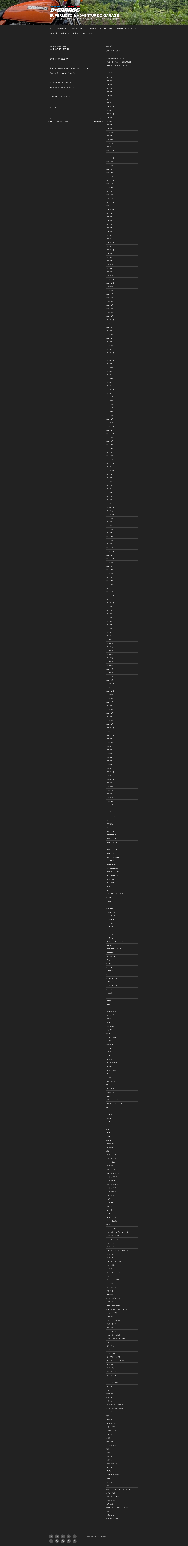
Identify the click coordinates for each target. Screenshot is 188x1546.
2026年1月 (109, 103)
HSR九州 (109, 993)
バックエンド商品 (111, 1313)
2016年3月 (109, 452)
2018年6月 (109, 371)
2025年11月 (110, 110)
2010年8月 (109, 698)
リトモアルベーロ (111, 1371)
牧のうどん (109, 1482)
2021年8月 (109, 257)
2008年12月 (110, 772)
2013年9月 (109, 562)
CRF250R (109, 908)
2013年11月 (110, 555)
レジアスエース (111, 1375)
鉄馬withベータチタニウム (114, 1518)
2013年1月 (109, 592)
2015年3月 (109, 496)
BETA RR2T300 (111, 849)
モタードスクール (111, 1346)
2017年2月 (109, 419)
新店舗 (108, 1452)
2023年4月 (109, 187)
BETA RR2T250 (111, 842)
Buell (107, 890)
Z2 (107, 1125)
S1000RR (109, 1055)
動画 (107, 1416)
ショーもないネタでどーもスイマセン (118, 1232)
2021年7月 (109, 261)
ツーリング (109, 1258)
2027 (108, 820)
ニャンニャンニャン (112, 1287)
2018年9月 (109, 364)
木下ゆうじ (109, 1467)
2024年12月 (110, 151)
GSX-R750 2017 (112, 978)
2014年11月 (110, 511)
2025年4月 (109, 136)
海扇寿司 (109, 1478)
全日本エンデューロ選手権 (114, 1405)
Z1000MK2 (109, 1114)
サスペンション (111, 1224)
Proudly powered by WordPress (96, 1536)
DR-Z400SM (110, 927)
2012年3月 (109, 628)
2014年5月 (109, 533)
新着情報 (109, 1456)
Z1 (107, 1107)
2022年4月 (109, 228)
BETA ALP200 (110, 831)
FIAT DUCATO (110, 956)
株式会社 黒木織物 (112, 1474)
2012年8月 (109, 610)
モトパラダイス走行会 (113, 1357)
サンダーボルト (111, 1228)
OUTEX (108, 1033)
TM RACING (110, 1088)
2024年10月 (110, 158)
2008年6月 (109, 794)
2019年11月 (110, 323)
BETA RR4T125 (111, 853)
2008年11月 (110, 775)
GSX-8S (108, 974)
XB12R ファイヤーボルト (114, 1103)
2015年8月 (109, 478)
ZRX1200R (109, 1147)
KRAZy (108, 1000)
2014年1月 (109, 547)
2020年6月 (109, 297)
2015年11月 (110, 467)
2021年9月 (109, 253)
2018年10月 (110, 360)
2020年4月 (109, 305)
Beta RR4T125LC (111, 861)
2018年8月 (109, 367)
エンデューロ (110, 1195)
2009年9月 (109, 739)
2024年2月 (109, 176)
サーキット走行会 (111, 1221)
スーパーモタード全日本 (114, 1235)
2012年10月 (110, 603)
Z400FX (108, 1129)
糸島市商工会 (110, 1500)
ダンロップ (109, 1254)
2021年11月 (110, 246)
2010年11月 (110, 687)
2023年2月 (109, 195)
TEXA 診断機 (110, 1081)
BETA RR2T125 (111, 835)
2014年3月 (109, 540)
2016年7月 (109, 445)
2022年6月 (109, 220)
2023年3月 (109, 191)
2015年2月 (109, 500)
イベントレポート (111, 1158)
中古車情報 (109, 1393)
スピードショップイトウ (114, 1239)
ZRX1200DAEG (111, 1144)
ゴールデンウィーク (112, 1217)
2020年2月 (109, 312)
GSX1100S (109, 982)
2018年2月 (109, 382)
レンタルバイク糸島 (106, 28)
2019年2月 (109, 345)
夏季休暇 (109, 1419)
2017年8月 (109, 400)
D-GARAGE (110, 919)
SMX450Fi (109, 1066)
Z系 (107, 1151)
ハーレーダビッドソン (113, 1298)
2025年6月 (109, 128)
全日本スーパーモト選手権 (114, 1408)
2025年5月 (109, 132)
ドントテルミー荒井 (112, 1280)
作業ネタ (109, 1401)
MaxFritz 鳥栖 (111, 1011)
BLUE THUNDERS (112, 883)
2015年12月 (110, 463)
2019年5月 (109, 334)
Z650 (108, 1132)
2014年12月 (110, 507)
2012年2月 (109, 632)
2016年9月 (109, 437)
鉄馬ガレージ (65, 33)
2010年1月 (109, 724)
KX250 (108, 1004)
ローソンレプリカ (111, 1386)
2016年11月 (110, 430)
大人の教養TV (110, 1423)
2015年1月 (109, 503)
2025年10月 (110, 114)
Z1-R (108, 1110)
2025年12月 (110, 106)
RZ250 (108, 1052)
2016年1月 (109, 459)
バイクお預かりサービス (79, 28)
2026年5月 (109, 88)
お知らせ (109, 1210)
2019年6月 (109, 331)
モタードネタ (110, 1349)
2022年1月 (109, 239)
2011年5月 (109, 665)
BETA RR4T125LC (112, 857)
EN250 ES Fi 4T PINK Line (114, 949)
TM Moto (109, 1085)
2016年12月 (110, 426)
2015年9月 (109, 474)
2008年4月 (109, 801)
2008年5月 (109, 797)
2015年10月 (110, 470)
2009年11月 (110, 731)
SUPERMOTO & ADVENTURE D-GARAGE (84, 15)
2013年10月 (110, 559)
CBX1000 (109, 901)
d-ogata (64, 46)
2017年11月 (110, 393)
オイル (108, 1199)
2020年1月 (109, 316)
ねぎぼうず (109, 1291)
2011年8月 (109, 654)
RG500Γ (109, 1041)
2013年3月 (109, 584)
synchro (108, 1077)
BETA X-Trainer (111, 864)
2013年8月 (109, 566)
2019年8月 (109, 327)
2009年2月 (109, 764)
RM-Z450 (109, 1048)
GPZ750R (109, 967)
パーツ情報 (109, 1294)
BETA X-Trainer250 (112, 872)
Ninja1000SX (110, 1026)
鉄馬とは (76, 33)
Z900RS (109, 1140)
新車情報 (109, 1460)
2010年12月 (110, 683)
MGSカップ (110, 1015)
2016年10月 (110, 434)
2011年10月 (110, 647)
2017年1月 (109, 422)
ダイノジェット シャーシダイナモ (117, 1250)
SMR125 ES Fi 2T (112, 1063)
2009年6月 (109, 750)
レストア (109, 1379)
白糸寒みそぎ (110, 1485)
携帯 (107, 1449)
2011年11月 (109, 643)
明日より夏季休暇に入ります (115, 58)
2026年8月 (109, 77)
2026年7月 (109, 81)
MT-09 (108, 1022)
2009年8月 (109, 742)
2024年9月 (109, 162)
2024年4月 (109, 173)
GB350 (108, 963)
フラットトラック (111, 1331)
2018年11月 (110, 356)
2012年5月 (109, 621)
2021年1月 (109, 275)
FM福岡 (108, 960)
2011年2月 (109, 676)
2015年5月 (109, 489)
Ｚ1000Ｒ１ (110, 1118)
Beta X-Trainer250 (112, 875)
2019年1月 (109, 349)
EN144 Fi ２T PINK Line (115, 941)
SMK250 (109, 1059)
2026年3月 (109, 95)
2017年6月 (109, 404)
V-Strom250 (110, 1092)
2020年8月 (109, 290)
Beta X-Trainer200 (112, 868)
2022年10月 (110, 209)
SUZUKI (108, 1074)
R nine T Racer (111, 1037)
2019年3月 (109, 342)
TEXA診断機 (53, 33)
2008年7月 (109, 790)
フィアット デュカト (113, 1324)
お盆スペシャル (111, 54)
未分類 (54, 107)
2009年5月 (109, 753)
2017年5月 (109, 408)
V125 (108, 1096)
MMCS (108, 1019)
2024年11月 (110, 154)
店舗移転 (109, 1438)
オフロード (109, 1202)
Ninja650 (109, 1030)
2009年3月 (109, 761)
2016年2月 (109, 456)
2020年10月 (110, 283)
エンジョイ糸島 (111, 1188)
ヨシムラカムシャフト (113, 1364)
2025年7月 (109, 125)
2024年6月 (109, 169)
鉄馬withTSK (110, 1515)
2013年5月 (109, 577)
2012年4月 (109, 625)
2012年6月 (109, 617)
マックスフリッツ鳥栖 (113, 1335)
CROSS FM (110, 912)
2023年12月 (110, 180)
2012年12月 (110, 595)
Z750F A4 (110, 1136)
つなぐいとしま (87, 33)
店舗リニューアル (111, 1434)
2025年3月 (109, 139)
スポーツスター (111, 1243)
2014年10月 (110, 514)
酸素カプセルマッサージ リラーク (117, 1507)
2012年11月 (110, 599)
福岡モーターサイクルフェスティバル (118, 1489)
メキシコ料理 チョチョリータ (116, 1338)
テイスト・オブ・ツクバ (114, 1261)
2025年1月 (109, 147)
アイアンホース (111, 1155)
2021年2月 (109, 272)
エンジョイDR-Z (111, 1177)
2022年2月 (109, 235)
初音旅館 (109, 1412)
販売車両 (93, 28)
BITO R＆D (110, 879)
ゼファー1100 (110, 1247)
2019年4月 (109, 338)
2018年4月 (109, 378)
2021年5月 (109, 264)
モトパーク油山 (111, 1353)
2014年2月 (109, 544)
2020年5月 (109, 301)
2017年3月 (109, 415)
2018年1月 (109, 386)
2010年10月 (110, 691)
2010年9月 (109, 694)
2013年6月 (109, 573)
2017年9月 (109, 397)
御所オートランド (111, 1441)
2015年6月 (109, 485)
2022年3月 (109, 231)
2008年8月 (109, 786)
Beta (107, 827)
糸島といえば (110, 1493)
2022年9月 (109, 213)
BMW (108, 886)
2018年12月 (110, 353)
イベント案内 (110, 1162)
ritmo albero (110, 1044)
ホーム (52, 28)
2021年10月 (110, 250)
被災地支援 (109, 1504)
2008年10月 (110, 779)
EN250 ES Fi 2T (111, 945)
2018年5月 (109, 375)
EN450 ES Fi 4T (111, 952)
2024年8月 (109, 165)
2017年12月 (110, 389)
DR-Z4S (108, 930)
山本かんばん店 (111, 1430)
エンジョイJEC (111, 1180)
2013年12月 (110, 551)
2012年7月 (109, 614)
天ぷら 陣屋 (110, 1427)
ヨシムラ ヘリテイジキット (115, 1360)
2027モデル (110, 824)
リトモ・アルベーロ (112, 1368)
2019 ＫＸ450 (111, 816)
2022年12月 (110, 202)
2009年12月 (110, 728)
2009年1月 (109, 768)
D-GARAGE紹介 (62, 28)
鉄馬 (107, 1511)
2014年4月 (109, 536)
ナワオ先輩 (109, 1283)
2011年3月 (109, 672)
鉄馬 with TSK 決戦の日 (114, 51)
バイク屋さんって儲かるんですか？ (117, 65)
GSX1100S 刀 (111, 989)
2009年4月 (109, 757)
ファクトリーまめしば (113, 1320)
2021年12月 (110, 242)
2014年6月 (109, 529)
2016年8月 (109, 441)
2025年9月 (109, 117)
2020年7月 (109, 294)
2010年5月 (109, 709)
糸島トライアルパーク (113, 1496)
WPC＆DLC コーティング (114, 1099)
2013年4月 (109, 581)
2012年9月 (109, 606)
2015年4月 (109, 492)
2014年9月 (109, 518)
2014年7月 (109, 525)
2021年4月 (109, 268)
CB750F (109, 897)
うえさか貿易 (110, 1169)
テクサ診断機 (110, 1265)
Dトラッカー (110, 938)
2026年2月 (109, 99)
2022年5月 (109, 224)
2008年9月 (109, 783)
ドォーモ (109, 1276)
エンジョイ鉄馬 (111, 1191)
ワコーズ (109, 1390)
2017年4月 (109, 411)
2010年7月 (109, 702)
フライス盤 (109, 1327)
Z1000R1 (109, 1121)
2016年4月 (109, 448)
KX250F (108, 1008)
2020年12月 (110, 279)
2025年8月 (109, 121)
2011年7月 (109, 658)
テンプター (109, 1269)
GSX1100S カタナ (112, 985)
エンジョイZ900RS (112, 1184)
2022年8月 (109, 217)
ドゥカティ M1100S (113, 1272)
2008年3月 (109, 805)
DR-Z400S (109, 923)
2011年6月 (109, 661)
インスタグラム (111, 1166)
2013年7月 (109, 570)
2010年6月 (109, 706)
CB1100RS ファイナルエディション (118, 894)
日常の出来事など (111, 1463)
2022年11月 (110, 206)
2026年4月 (109, 92)
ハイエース (109, 1302)
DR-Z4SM (109, 934)
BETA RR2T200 (111, 838)
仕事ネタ (109, 1397)
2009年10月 (110, 735)
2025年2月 (109, 143)
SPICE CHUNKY (111, 1070)
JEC (107, 997)
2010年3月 (109, 717)
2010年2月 (109, 720)
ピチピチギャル (111, 1316)
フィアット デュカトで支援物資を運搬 (118, 62)
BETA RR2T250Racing (113, 846)
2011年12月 (110, 639)
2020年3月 (109, 308)
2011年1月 (109, 680)
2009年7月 (109, 746)
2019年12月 (110, 320)
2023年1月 (109, 198)
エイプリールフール (112, 1173)
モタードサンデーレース (114, 1342)
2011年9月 (109, 650)
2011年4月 (109, 669)
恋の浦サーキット (111, 1445)
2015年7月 (109, 481)
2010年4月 (109, 713)
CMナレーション (111, 905)
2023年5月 (109, 184)
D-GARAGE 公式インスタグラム (126, 28)
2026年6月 (109, 84)
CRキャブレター (111, 916)
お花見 (108, 1213)
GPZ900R (109, 971)
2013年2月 (109, 588)
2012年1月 (109, 636)
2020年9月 (109, 286)
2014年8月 (109, 522)
